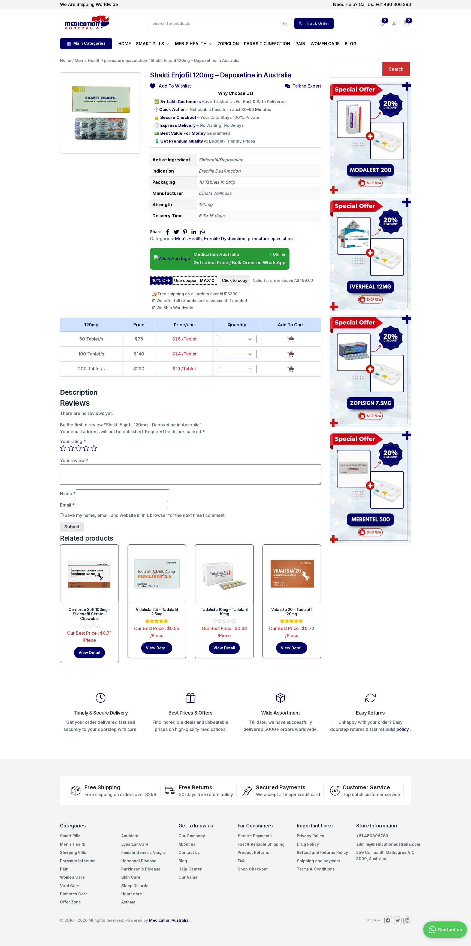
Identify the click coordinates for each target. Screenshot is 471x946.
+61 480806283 (372, 835)
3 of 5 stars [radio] (78, 448)
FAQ (241, 860)
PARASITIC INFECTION (267, 43)
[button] (406, 23)
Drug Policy (308, 844)
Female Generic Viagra (143, 852)
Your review (74, 460)
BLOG (351, 43)
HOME (124, 43)
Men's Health (88, 60)
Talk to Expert (306, 86)
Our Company (192, 835)
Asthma (128, 902)
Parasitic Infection (78, 860)
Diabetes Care (74, 893)
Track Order (317, 23)
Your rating (73, 441)
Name (68, 493)
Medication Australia (169, 920)
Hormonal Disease (138, 860)
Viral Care (70, 885)
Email (67, 505)
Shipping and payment (318, 860)
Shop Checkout (253, 869)
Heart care (131, 893)
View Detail (89, 652)
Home (65, 60)
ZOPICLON (228, 43)
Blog (183, 860)
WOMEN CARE (325, 43)
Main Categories (89, 43)
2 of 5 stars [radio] (71, 448)
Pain (64, 869)
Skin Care (130, 877)
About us (187, 844)
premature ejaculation (125, 60)
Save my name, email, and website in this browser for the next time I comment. (145, 515)
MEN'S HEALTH (191, 43)
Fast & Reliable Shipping (261, 844)
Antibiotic (130, 835)
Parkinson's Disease (141, 869)
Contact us (189, 852)
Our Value (188, 877)
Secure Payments (255, 835)
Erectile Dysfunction (224, 238)
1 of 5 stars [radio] (63, 448)
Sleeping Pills (73, 852)
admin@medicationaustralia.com (388, 844)
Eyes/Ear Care (135, 844)
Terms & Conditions (316, 869)
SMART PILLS (150, 43)
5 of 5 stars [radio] (93, 448)
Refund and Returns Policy (322, 852)
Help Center (190, 869)
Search (396, 69)
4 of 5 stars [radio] (86, 448)
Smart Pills (70, 835)
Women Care (72, 877)
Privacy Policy (310, 835)
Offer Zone (70, 902)
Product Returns (253, 852)
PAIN (300, 43)
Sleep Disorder (135, 885)
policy (402, 729)
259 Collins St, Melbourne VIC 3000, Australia (385, 855)
